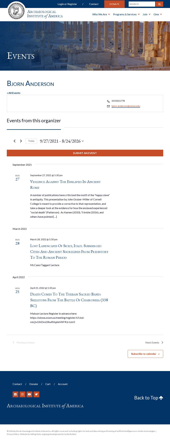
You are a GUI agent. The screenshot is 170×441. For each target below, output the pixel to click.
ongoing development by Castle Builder (59, 434)
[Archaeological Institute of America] (16, 9)
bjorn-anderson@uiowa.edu (126, 106)
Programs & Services (125, 14)
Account (63, 384)
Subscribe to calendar (143, 353)
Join (145, 14)
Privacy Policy (13, 434)
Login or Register (67, 3)
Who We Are (99, 14)
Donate (114, 4)
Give (156, 14)
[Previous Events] (15, 141)
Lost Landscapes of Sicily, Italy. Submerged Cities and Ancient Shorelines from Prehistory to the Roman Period (69, 251)
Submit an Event (85, 153)
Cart (47, 384)
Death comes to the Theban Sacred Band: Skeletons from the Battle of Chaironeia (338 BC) (69, 299)
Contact (93, 3)
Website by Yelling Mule (30, 434)
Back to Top (146, 397)
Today (31, 141)
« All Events (13, 92)
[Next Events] (21, 141)
